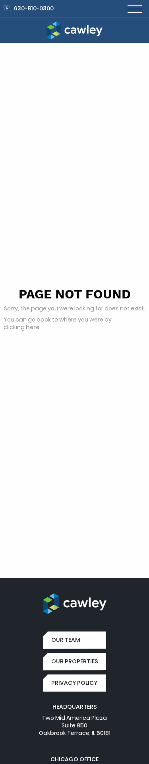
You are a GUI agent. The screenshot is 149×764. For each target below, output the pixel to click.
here (32, 327)
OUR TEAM (65, 640)
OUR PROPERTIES (74, 661)
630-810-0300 (34, 8)
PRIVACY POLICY (74, 683)
